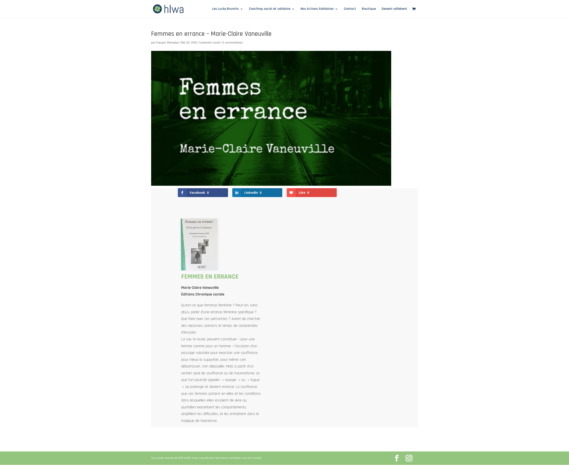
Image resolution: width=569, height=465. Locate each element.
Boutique (369, 9)
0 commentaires (232, 43)
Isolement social (209, 43)
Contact (350, 9)
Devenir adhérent (394, 9)
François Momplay (167, 43)
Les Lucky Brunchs (225, 9)
